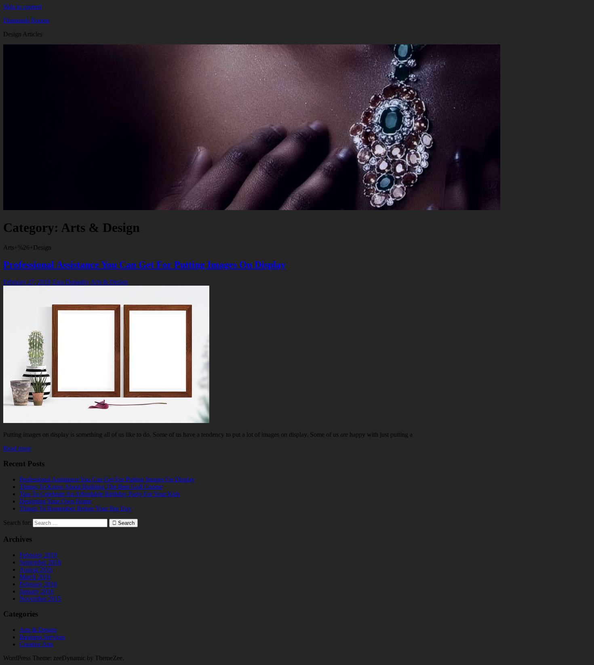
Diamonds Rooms (26, 20)
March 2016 (35, 576)
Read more (17, 448)
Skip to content (22, 6)
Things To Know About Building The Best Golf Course (90, 486)
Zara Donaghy (70, 281)
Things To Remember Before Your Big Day (75, 508)
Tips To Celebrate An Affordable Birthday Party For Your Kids (99, 493)
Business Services (42, 636)
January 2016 (36, 591)
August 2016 (36, 569)
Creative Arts (36, 644)
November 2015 (40, 598)
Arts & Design (109, 281)
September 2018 (40, 562)
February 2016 (38, 584)
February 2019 (38, 554)
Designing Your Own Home (55, 501)
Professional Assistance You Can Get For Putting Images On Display (144, 264)
